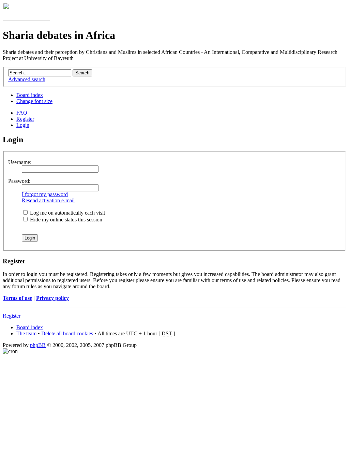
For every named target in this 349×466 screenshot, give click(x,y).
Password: (19, 181)
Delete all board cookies (67, 333)
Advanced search (26, 79)
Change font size (34, 101)
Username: (19, 162)
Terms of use (17, 298)
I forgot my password (45, 194)
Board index (29, 95)
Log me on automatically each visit (67, 213)
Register (25, 119)
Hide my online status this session (65, 219)
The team (26, 333)
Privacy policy (52, 298)
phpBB (38, 345)
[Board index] (26, 18)
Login (22, 125)
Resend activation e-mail (48, 200)
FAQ (21, 113)
